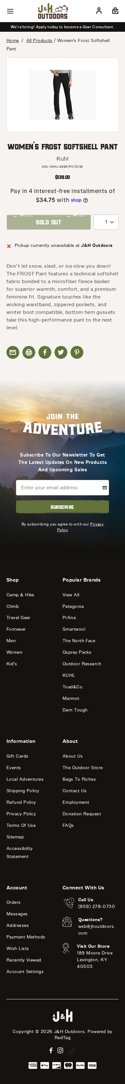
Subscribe (62, 507)
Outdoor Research (82, 664)
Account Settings (25, 971)
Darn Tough (75, 710)
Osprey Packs (77, 652)
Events (13, 767)
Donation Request (82, 814)
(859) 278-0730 (96, 906)
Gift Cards (17, 756)
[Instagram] (60, 1050)
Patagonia (73, 606)
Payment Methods (26, 937)
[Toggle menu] (10, 11)
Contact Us (75, 791)
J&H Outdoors (69, 1031)
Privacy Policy (21, 814)
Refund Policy (21, 802)
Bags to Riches (79, 779)
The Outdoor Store (83, 767)
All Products (39, 40)
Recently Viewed (23, 960)
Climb (12, 606)
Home (12, 40)
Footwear (16, 629)
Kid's (11, 664)
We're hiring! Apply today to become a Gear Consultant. (62, 26)
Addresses (17, 925)
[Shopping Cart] (115, 11)
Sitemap (15, 837)
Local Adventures (25, 779)
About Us (73, 756)
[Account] (99, 11)
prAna (69, 617)
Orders (13, 902)
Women (14, 652)
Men (11, 640)
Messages (17, 914)
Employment (76, 802)
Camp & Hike (20, 595)
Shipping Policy (22, 791)
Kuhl (62, 158)
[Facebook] (51, 1050)
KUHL (69, 675)
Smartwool (74, 629)
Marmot (71, 698)
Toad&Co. (73, 687)
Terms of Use (21, 825)
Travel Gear (18, 617)
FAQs (68, 825)
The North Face (79, 640)
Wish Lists (17, 948)
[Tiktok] (72, 1051)
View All (71, 595)
